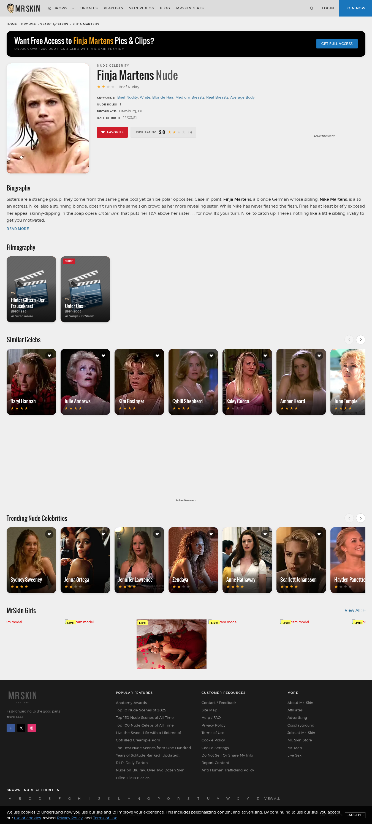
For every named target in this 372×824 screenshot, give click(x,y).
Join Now (355, 8)
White (145, 97)
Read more (18, 229)
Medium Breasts (189, 97)
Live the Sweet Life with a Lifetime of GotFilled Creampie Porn (148, 736)
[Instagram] (32, 728)
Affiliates (295, 710)
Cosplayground (300, 725)
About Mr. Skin (300, 702)
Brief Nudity (127, 97)
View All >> (355, 610)
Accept (355, 815)
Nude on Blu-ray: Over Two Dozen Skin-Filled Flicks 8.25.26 (151, 774)
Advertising (297, 717)
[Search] (311, 8)
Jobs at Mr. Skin (301, 732)
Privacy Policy (214, 725)
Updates (89, 8)
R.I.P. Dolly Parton (132, 762)
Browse (61, 8)
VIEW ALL (272, 798)
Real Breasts (217, 97)
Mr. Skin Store (299, 740)
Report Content (215, 762)
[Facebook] (11, 728)
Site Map (209, 710)
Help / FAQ (211, 717)
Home (12, 24)
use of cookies (27, 817)
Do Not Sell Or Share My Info (227, 755)
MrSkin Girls (190, 8)
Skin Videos (141, 8)
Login (328, 8)
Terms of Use (213, 732)
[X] (21, 728)
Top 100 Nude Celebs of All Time (145, 725)
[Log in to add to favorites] (49, 356)
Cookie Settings (215, 748)
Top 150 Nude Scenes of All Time (145, 717)
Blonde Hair (162, 97)
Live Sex (294, 755)
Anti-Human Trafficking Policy (228, 770)
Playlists (113, 8)
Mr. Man (294, 748)
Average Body (242, 97)
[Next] (360, 339)
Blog (165, 8)
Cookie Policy (213, 740)
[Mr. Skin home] (23, 8)
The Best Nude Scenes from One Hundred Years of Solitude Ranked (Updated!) (153, 751)
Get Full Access (337, 44)
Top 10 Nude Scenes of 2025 (141, 710)
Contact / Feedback (219, 702)
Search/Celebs (54, 24)
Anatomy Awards (131, 702)
